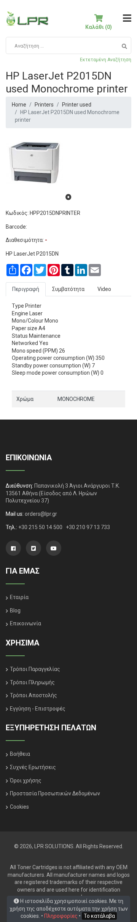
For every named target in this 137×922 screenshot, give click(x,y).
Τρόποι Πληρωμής (32, 682)
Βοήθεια (20, 754)
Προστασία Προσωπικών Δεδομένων (55, 793)
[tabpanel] (68, 162)
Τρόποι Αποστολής (33, 695)
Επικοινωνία (25, 623)
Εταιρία (19, 597)
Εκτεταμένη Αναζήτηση (105, 59)
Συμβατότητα (68, 289)
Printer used (76, 105)
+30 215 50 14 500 (41, 527)
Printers (44, 105)
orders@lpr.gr (41, 514)
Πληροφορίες (61, 916)
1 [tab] (68, 197)
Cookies (19, 807)
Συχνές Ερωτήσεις (33, 767)
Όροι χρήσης (25, 780)
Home (19, 105)
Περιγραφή (25, 289)
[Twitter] (33, 548)
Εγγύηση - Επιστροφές (37, 709)
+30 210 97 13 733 (88, 527)
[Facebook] (13, 548)
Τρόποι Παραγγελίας (35, 669)
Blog (15, 610)
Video (104, 289)
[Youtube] (53, 548)
